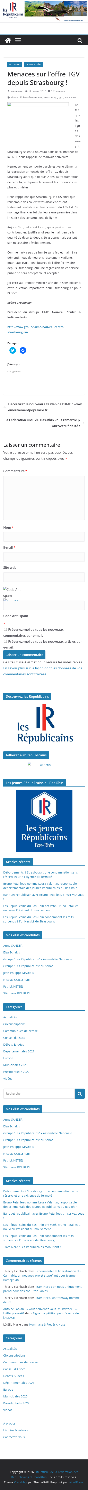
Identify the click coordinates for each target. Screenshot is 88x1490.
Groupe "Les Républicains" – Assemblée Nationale (37, 959)
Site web (9, 567)
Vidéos (7, 1079)
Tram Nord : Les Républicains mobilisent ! (32, 1247)
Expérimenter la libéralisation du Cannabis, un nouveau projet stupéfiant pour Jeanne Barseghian (42, 1275)
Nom (8, 527)
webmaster (17, 91)
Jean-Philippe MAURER (18, 973)
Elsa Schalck (11, 952)
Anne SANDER (13, 945)
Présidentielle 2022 (16, 1072)
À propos (9, 1423)
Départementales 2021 (18, 1051)
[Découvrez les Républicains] (44, 724)
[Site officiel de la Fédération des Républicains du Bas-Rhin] (44, 3)
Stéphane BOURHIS (16, 993)
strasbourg (50, 97)
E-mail (9, 547)
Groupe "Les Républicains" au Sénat (28, 966)
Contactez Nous (14, 1437)
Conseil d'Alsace (14, 1038)
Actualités (14, 64)
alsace (14, 97)
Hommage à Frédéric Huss (47, 1324)
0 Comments (58, 91)
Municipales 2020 (15, 1065)
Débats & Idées (33, 64)
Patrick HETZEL (13, 986)
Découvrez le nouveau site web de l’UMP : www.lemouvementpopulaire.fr (45, 407)
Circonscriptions (14, 1024)
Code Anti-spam (15, 616)
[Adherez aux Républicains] (44, 767)
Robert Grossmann (31, 97)
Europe (8, 1058)
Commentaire (15, 471)
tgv (60, 97)
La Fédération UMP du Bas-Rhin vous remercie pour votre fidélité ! (42, 423)
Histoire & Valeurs (15, 1430)
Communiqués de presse (20, 1031)
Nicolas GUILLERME (16, 980)
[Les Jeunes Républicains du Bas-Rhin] (44, 821)
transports (70, 97)
